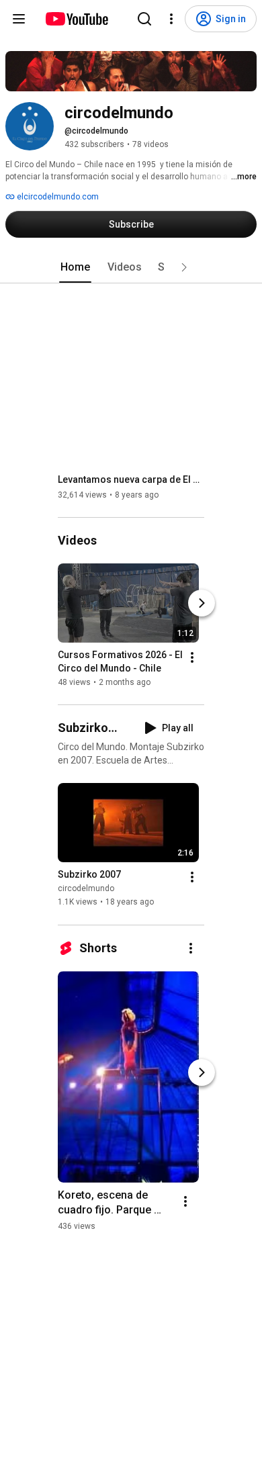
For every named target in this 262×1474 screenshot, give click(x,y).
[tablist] (131, 267)
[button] (184, 267)
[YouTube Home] (76, 19)
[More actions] (192, 657)
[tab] (75, 267)
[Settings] (171, 19)
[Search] (144, 19)
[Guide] (19, 19)
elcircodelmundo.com (57, 196)
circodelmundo (86, 889)
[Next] (201, 603)
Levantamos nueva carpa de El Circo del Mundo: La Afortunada (131, 479)
